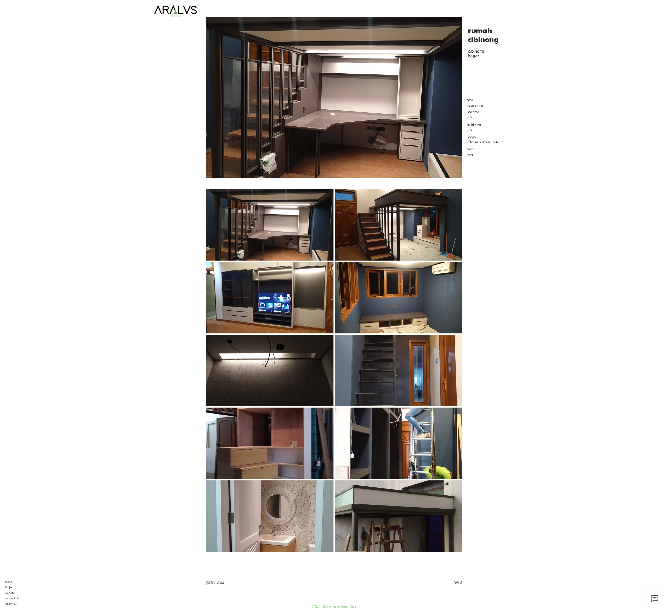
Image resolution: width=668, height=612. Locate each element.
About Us (10, 604)
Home (8, 582)
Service (10, 593)
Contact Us (12, 598)
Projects (10, 587)
